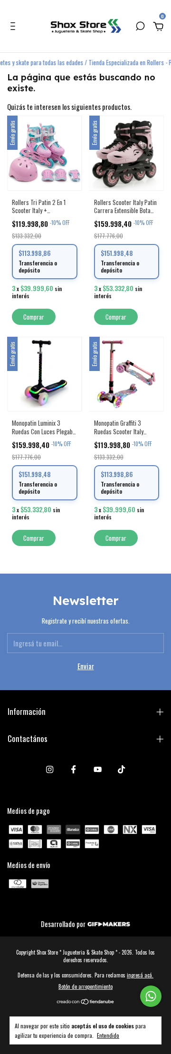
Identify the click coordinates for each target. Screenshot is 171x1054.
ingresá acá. (140, 975)
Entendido (108, 1035)
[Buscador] (140, 27)
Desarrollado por (64, 923)
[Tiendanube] (85, 1001)
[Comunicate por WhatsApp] (151, 996)
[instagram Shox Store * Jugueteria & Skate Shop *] (50, 769)
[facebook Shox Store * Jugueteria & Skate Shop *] (73, 769)
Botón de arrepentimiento (85, 986)
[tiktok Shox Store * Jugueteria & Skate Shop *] (121, 769)
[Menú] (14, 27)
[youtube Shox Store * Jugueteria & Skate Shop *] (98, 769)
